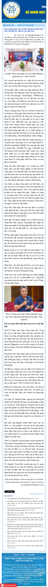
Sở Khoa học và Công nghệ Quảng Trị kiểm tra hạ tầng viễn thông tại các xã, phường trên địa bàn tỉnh (25, 503)
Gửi (26, 35)
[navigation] (24, 21)
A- (40, 35)
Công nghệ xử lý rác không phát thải (23, 498)
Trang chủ (9, 25)
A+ (43, 35)
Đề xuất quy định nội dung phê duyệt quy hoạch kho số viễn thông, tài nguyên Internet (25, 509)
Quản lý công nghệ (25, 25)
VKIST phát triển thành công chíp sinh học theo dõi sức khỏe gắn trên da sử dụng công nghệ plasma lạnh (25, 520)
